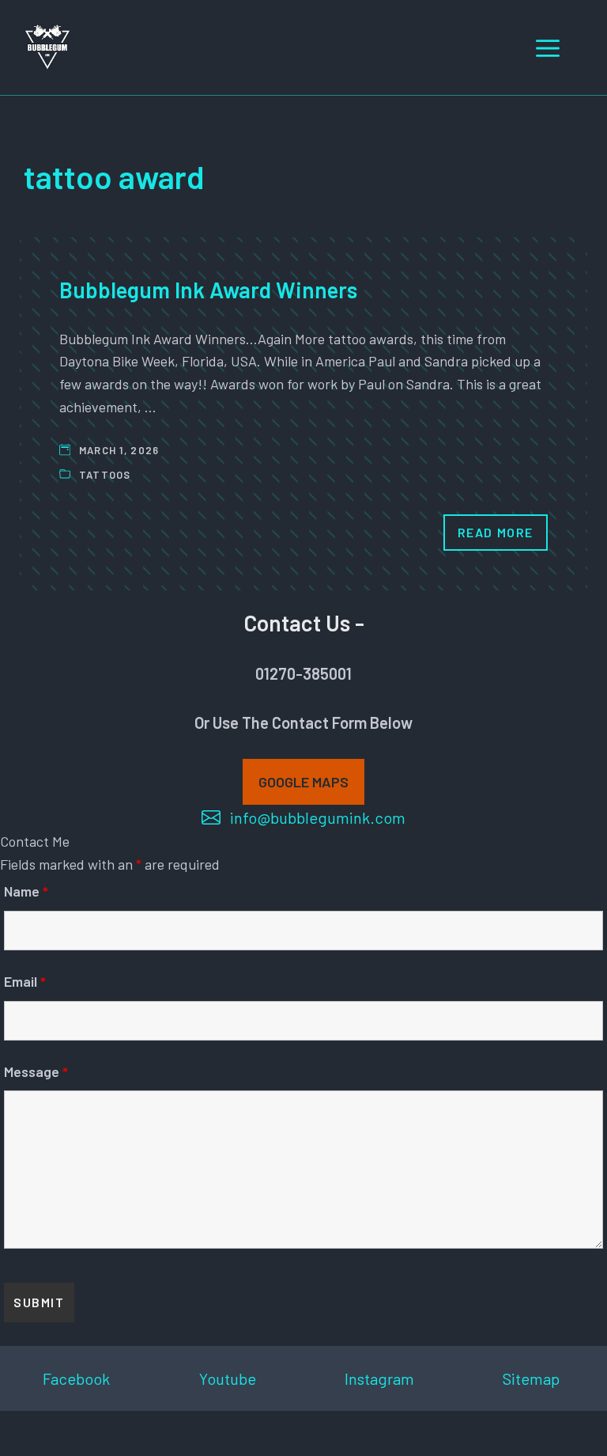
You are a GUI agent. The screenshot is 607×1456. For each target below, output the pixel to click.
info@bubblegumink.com (317, 817)
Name (26, 891)
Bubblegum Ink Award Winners (208, 289)
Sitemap (531, 1378)
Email (25, 981)
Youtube (227, 1378)
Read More (495, 532)
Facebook (76, 1378)
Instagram (379, 1378)
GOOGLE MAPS (303, 782)
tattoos (105, 474)
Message (36, 1071)
